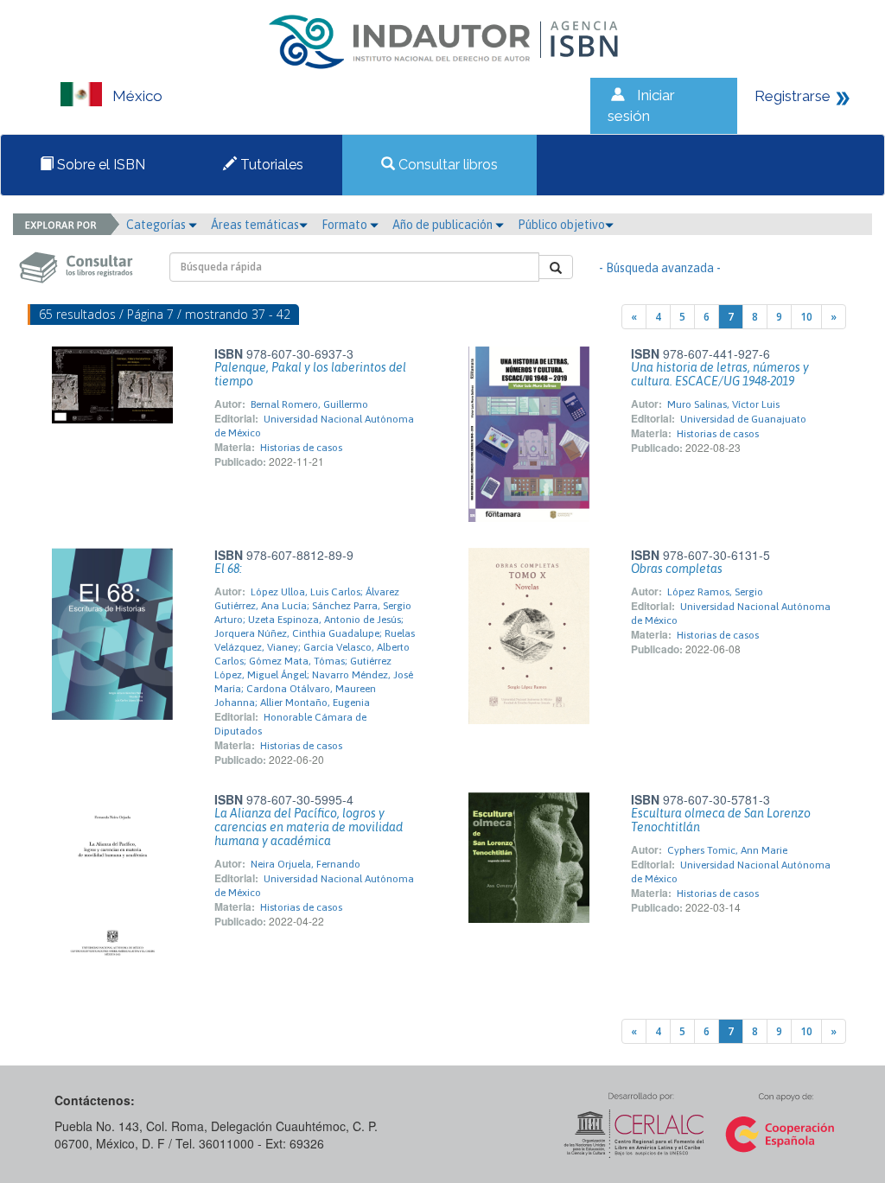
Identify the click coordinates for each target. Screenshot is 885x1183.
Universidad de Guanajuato (743, 419)
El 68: (228, 569)
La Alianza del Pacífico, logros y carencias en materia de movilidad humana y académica (308, 827)
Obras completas (677, 569)
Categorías (157, 225)
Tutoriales (270, 164)
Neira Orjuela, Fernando (305, 864)
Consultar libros (446, 164)
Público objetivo (561, 225)
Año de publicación (443, 225)
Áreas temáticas (255, 225)
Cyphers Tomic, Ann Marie (727, 850)
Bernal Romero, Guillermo (309, 404)
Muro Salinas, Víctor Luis (723, 404)
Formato (346, 225)
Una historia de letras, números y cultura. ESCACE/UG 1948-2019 (720, 374)
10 (806, 316)
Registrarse (792, 96)
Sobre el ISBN (99, 164)
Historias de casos (301, 448)
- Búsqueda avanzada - (660, 268)
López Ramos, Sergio (715, 592)
